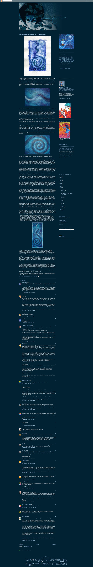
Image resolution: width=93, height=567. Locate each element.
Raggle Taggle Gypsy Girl (26, 504)
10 (55, 403)
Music (38, 562)
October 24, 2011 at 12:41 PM (28, 383)
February (62, 206)
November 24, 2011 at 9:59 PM (28, 540)
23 (55, 510)
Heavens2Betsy (24, 282)
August (62, 197)
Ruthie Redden (24, 516)
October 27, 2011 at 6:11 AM (28, 430)
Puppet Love (55, 563)
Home (38, 544)
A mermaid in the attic (64, 87)
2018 (61, 177)
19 (55, 475)
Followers (53, 559)
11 (55, 412)
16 (55, 450)
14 (55, 433)
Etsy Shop (38, 559)
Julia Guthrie (24, 450)
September (63, 196)
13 (55, 427)
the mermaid (55, 564)
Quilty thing (63, 563)
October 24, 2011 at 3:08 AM (28, 361)
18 (55, 466)
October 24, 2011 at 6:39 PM (28, 400)
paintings (63, 562)
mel (22, 294)
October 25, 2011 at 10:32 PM (28, 419)
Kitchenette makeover (37, 560)
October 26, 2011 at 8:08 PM (28, 425)
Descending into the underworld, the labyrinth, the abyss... (33, 34)
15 (55, 443)
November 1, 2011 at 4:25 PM (28, 472)
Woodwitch (24, 343)
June (62, 200)
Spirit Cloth (61, 224)
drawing (29, 559)
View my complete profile (64, 98)
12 (55, 422)
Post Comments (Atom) (28, 546)
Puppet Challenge (47, 563)
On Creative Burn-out (40, 79)
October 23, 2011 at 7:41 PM (28, 310)
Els (22, 318)
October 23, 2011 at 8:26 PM (28, 316)
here (37, 156)
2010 (61, 209)
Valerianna (24, 433)
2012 (61, 186)
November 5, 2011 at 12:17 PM (28, 488)
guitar (59, 559)
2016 (61, 180)
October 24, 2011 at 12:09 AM (28, 322)
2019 (61, 176)
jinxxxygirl (23, 313)
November (63, 190)
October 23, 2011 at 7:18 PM (28, 292)
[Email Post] (38, 276)
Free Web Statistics (61, 236)
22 (55, 504)
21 (55, 490)
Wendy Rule (37, 250)
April (62, 203)
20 (55, 481)
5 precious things (62, 220)
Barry (23, 443)
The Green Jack (45, 564)
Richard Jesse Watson (26, 380)
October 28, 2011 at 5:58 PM (28, 447)
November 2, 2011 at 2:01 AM (28, 479)
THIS (33, 196)
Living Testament (48, 560)
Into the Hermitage (62, 216)
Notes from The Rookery (63, 221)
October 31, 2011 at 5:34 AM (28, 463)
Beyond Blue (23, 196)
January (62, 207)
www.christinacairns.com (63, 144)
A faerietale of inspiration (63, 219)
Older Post (54, 544)
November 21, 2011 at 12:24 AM (29, 514)
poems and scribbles (34, 563)
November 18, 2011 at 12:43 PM (29, 507)
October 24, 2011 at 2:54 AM (28, 341)
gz (22, 490)
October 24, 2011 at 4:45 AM (28, 377)
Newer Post (21, 544)
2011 (61, 187)
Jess (22, 412)
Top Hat (61, 564)
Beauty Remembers (46, 557)
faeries (46, 559)
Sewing (30, 564)
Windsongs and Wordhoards (27, 325)
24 (55, 516)
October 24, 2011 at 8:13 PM (28, 409)
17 (55, 460)
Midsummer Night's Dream (61, 560)
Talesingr (37, 564)
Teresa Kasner (24, 481)
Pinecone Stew (24, 460)
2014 (61, 183)
